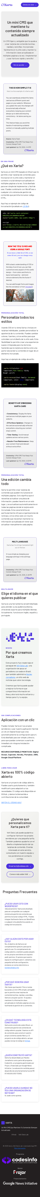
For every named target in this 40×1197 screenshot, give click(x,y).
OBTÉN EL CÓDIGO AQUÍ (11, 802)
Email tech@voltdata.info (19, 866)
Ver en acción (18, 65)
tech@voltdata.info (12, 968)
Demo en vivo (28, 5)
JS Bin (25, 206)
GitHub (27, 1041)
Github (14, 1134)
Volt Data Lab (22, 665)
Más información (19, 1148)
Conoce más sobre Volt (19, 874)
